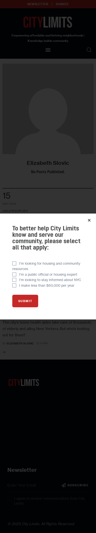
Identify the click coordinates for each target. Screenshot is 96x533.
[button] (89, 220)
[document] (48, 266)
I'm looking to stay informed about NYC (50, 280)
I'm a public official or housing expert (48, 274)
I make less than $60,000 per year (46, 285)
